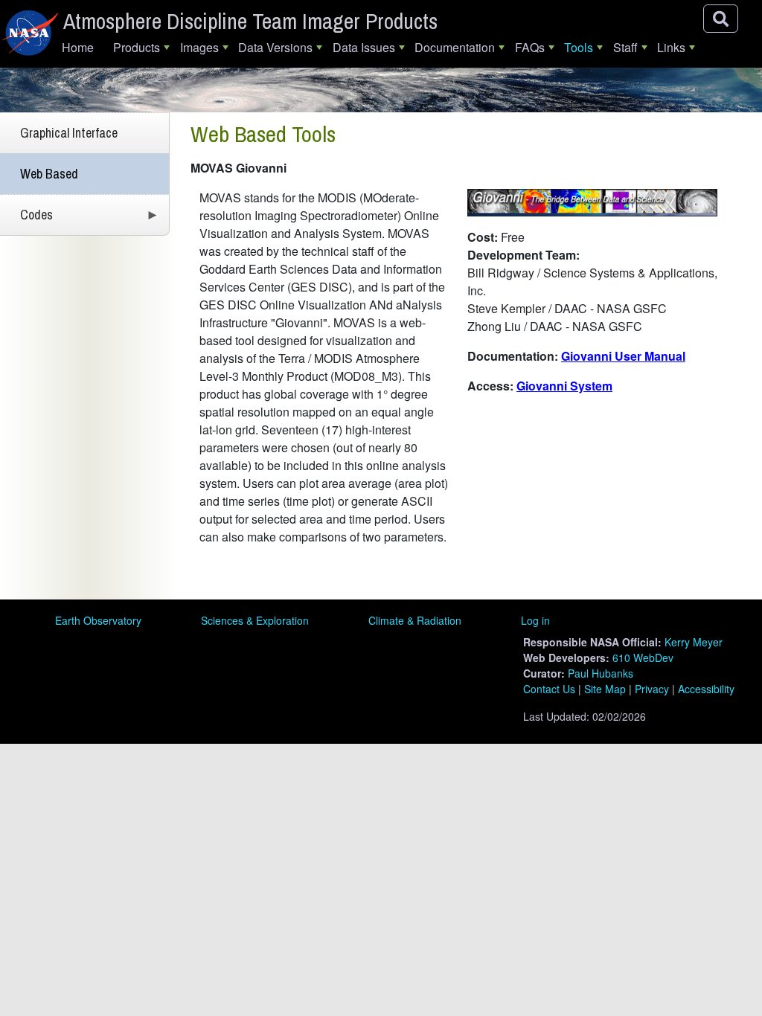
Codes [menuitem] (26, 220)
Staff (625, 47)
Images (199, 47)
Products (136, 47)
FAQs (530, 47)
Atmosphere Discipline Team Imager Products (250, 21)
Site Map (605, 688)
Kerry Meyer (694, 641)
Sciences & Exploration (255, 620)
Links (671, 47)
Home (78, 47)
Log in (535, 620)
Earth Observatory (98, 620)
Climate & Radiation (414, 620)
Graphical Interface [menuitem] (69, 132)
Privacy (652, 688)
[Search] (720, 18)
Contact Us (549, 688)
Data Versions (275, 47)
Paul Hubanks (600, 673)
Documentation (454, 47)
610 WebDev (642, 657)
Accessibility (706, 688)
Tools (578, 47)
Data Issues (364, 47)
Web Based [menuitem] (49, 173)
